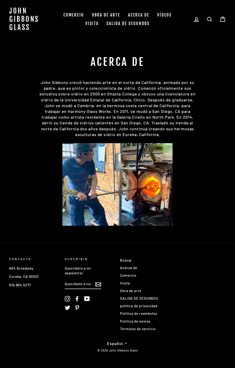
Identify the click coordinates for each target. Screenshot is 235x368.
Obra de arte (106, 14)
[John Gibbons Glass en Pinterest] (77, 307)
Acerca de (138, 14)
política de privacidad (138, 306)
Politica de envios (135, 321)
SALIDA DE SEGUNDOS (128, 23)
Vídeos (164, 14)
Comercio (73, 14)
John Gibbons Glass (24, 19)
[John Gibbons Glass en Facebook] (77, 298)
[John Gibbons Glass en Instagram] (67, 298)
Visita (91, 23)
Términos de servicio (138, 329)
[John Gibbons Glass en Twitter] (67, 307)
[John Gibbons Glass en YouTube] (87, 298)
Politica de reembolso (138, 313)
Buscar (126, 260)
